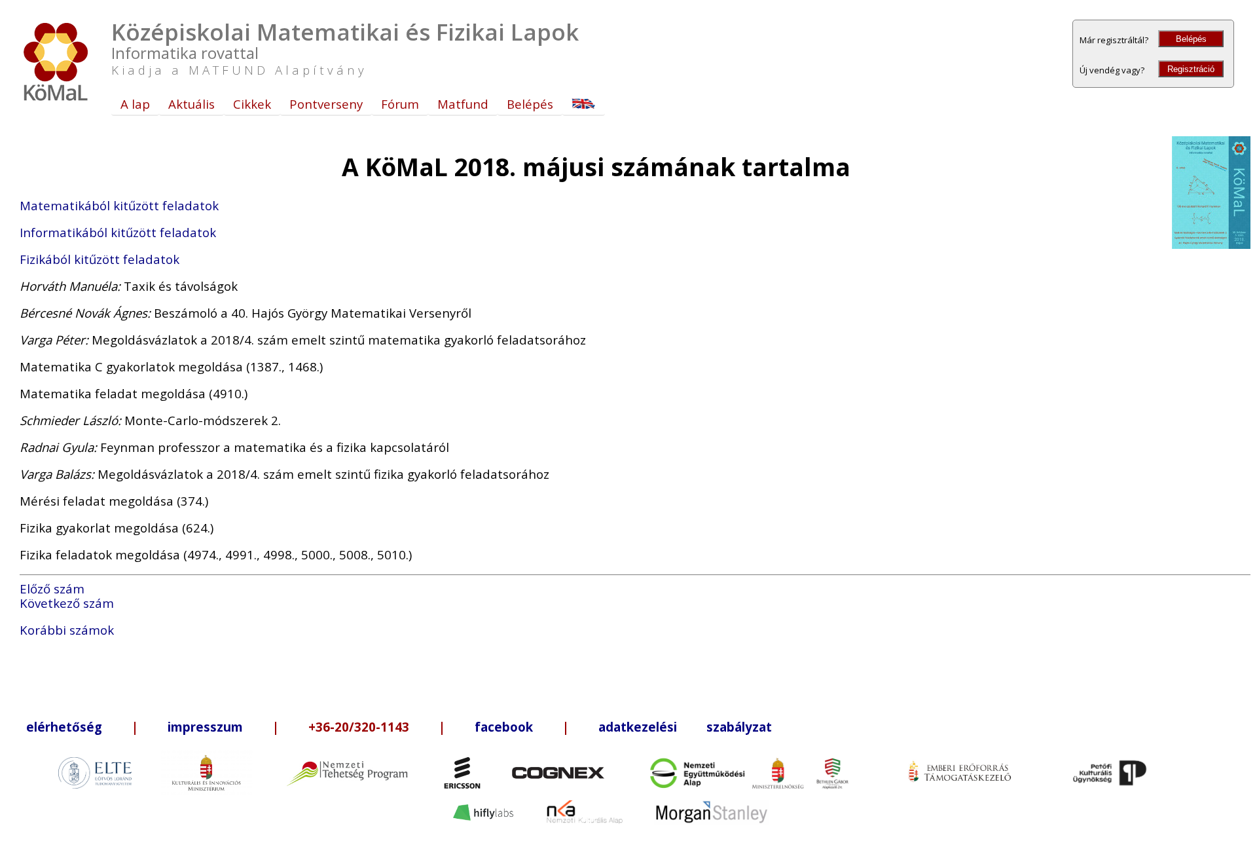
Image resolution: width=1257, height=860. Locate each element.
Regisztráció (1190, 69)
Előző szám (52, 588)
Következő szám (67, 603)
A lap (135, 104)
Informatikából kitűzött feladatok (118, 232)
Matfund (462, 104)
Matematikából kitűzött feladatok (119, 205)
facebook (504, 727)
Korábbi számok (67, 630)
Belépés (1191, 39)
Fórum (400, 104)
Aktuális (191, 104)
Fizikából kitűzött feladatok (99, 259)
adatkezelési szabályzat (685, 727)
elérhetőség (64, 727)
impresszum (205, 727)
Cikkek (252, 104)
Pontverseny (326, 104)
